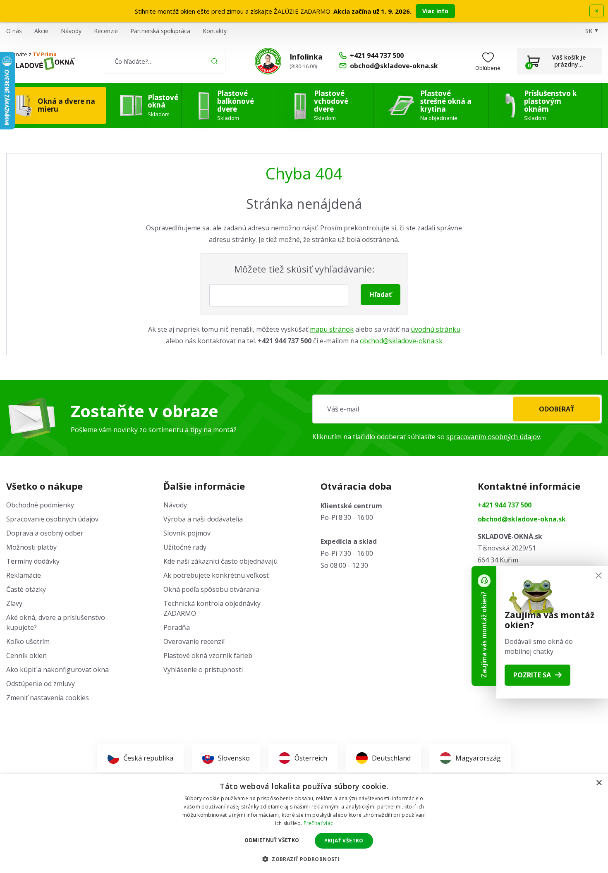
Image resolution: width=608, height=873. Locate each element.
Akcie (41, 31)
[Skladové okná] (40, 63)
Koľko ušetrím (28, 641)
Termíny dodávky (33, 561)
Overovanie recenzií (194, 641)
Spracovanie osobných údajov (52, 519)
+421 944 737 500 (504, 504)
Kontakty (215, 31)
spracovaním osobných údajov (493, 436)
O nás (14, 31)
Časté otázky (26, 589)
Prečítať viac (318, 823)
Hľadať (380, 294)
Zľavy (14, 603)
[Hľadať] (214, 61)
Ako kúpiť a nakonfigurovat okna (57, 669)
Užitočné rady (184, 547)
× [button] (599, 783)
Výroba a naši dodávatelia (203, 519)
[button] (304, 859)
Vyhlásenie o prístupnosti (203, 669)
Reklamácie (23, 575)
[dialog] (304, 823)
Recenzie (106, 31)
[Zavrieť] (599, 575)
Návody (71, 31)
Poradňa (176, 627)
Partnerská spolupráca (160, 31)
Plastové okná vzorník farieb (207, 655)
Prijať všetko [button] (344, 840)
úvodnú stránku (435, 329)
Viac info (435, 11)
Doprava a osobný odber (45, 533)
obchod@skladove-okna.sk (401, 340)
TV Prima (45, 54)
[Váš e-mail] (457, 409)
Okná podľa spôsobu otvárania (211, 589)
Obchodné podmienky (40, 504)
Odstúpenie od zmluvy (40, 683)
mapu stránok (332, 329)
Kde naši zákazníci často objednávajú (220, 561)
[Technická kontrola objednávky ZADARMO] (268, 61)
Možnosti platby (31, 547)
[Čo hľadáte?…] (165, 61)
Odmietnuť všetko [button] (271, 840)
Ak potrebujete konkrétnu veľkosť (216, 575)
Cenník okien (26, 655)
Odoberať (556, 409)
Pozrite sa (532, 674)
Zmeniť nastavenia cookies (47, 697)
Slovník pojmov (187, 533)
